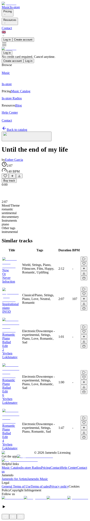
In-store (15, 7)
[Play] (26, 136)
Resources (9, 20)
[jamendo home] (9, 3)
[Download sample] (19, 176)
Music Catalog (11, 467)
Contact (7, 28)
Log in (7, 39)
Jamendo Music (37, 479)
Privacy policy (59, 486)
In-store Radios (31, 467)
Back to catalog (17, 129)
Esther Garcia (14, 159)
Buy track (9, 180)
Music (6, 7)
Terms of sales (40, 486)
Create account (23, 39)
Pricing (7, 11)
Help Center (69, 467)
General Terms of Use (16, 486)
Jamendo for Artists (14, 479)
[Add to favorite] (5, 175)
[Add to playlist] (12, 175)
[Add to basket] (84, 278)
